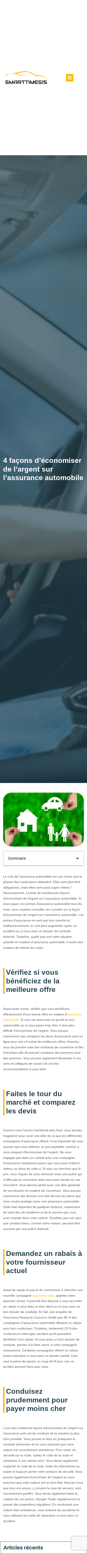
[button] (69, 77)
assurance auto (43, 1295)
